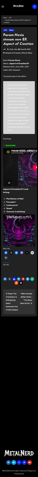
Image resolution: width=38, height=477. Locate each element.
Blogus (30, 471)
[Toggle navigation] (2, 6)
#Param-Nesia (26, 53)
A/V (5, 30)
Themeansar (19, 474)
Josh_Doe (13, 49)
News (11, 30)
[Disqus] (19, 349)
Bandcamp (11, 145)
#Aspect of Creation (13, 53)
